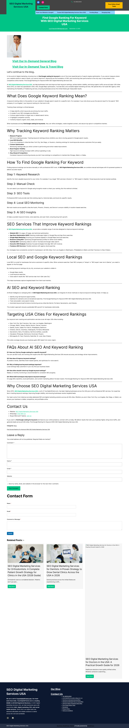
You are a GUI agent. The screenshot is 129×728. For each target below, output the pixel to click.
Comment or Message (14, 519)
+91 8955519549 (66, 696)
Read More (12, 587)
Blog (15, 425)
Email (9, 468)
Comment (10, 443)
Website (9, 476)
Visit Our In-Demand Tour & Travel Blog (37, 66)
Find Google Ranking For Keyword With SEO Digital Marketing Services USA (28, 429)
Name (9, 461)
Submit (10, 533)
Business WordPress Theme (65, 726)
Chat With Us (21, 414)
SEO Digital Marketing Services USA (20, 84)
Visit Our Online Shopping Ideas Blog (72, 703)
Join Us (29, 416)
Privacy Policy (66, 709)
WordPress (90, 726)
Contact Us (57, 694)
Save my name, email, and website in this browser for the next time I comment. (34, 484)
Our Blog (55, 689)
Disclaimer (65, 707)
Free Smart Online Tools (68, 705)
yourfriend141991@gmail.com (58, 28)
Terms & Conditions (67, 710)
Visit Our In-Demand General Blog (34, 61)
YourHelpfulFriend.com (24, 698)
